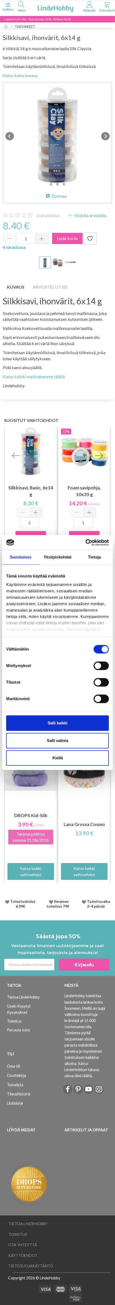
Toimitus (14, 1021)
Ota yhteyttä (22, 1245)
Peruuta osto (18, 1030)
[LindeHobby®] (55, 7)
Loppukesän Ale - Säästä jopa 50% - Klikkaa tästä (37, 19)
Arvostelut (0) (50, 286)
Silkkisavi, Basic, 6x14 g (30, 491)
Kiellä (57, 758)
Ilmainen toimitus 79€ (59, 903)
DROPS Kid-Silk (31, 815)
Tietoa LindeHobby (23, 997)
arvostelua (48, 215)
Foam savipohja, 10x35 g (84, 491)
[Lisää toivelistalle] (90, 238)
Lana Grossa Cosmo (84, 824)
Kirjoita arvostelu (90, 215)
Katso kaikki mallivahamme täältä (34, 376)
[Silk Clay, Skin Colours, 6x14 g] (57, 136)
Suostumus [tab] (21, 557)
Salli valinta (57, 740)
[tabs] (21, 7)
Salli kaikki (57, 723)
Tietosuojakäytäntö (30, 1266)
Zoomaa (59, 195)
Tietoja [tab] (94, 557)
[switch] (101, 665)
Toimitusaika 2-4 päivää (98, 903)
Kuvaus (15, 286)
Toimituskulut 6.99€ (23, 903)
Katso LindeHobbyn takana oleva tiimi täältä (81, 1069)
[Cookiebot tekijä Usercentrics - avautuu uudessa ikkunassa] (85, 542)
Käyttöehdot (22, 1255)
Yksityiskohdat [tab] (57, 557)
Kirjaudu (84, 964)
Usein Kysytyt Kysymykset (19, 1009)
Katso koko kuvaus (20, 75)
